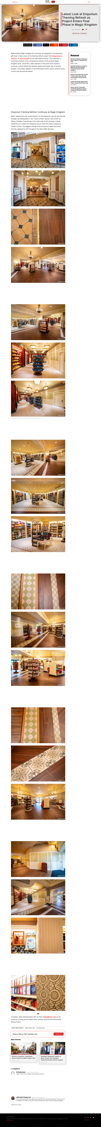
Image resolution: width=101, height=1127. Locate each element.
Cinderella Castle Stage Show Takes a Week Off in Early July (79, 82)
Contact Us (86, 1119)
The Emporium (83, 33)
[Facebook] (85, 1118)
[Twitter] (88, 1118)
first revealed (25, 58)
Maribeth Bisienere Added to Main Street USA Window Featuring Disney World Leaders (52, 1058)
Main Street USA (76, 33)
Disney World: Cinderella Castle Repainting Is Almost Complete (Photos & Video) (78, 89)
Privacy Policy (9, 1120)
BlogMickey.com (50, 1017)
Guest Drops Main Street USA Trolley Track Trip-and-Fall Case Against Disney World (79, 76)
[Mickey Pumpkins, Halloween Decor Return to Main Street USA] (23, 1049)
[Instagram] (91, 1118)
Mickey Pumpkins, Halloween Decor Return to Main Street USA (23, 1057)
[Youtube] (93, 1118)
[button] (89, 2)
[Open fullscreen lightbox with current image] (38, 150)
